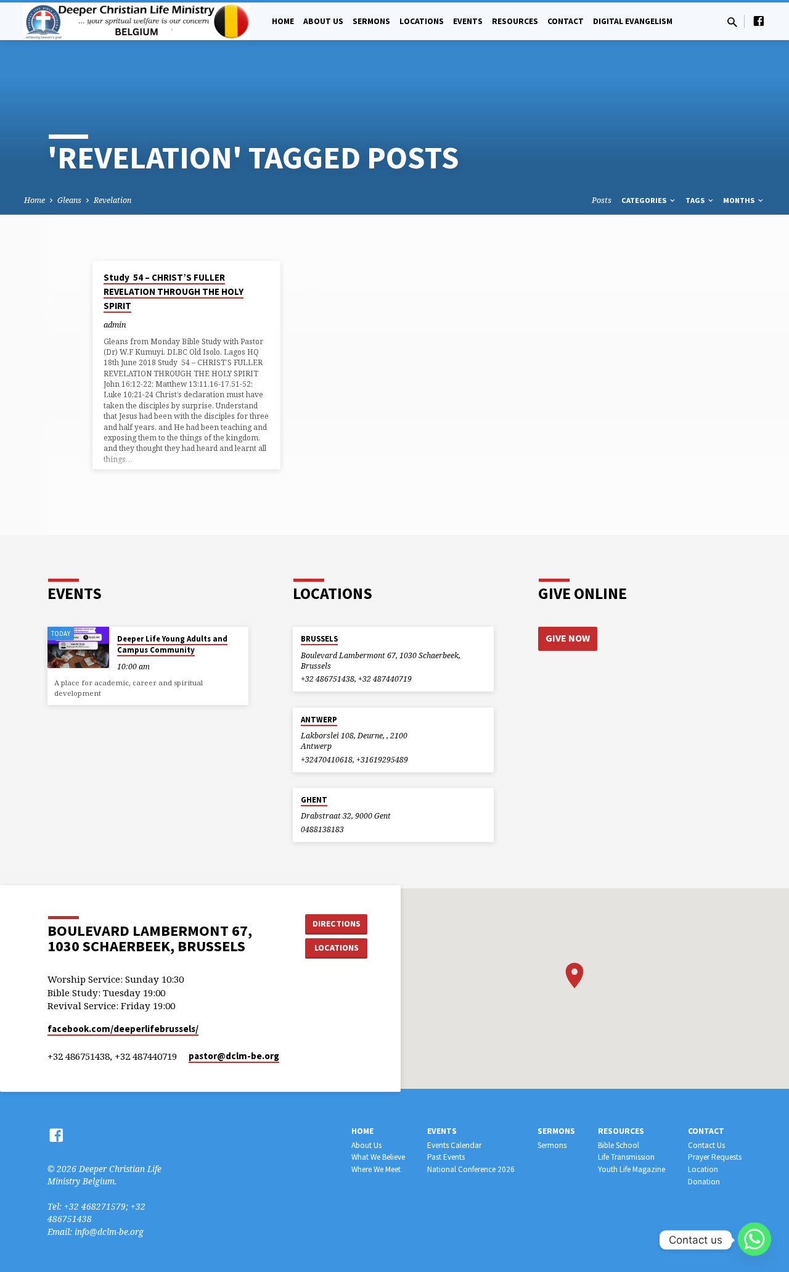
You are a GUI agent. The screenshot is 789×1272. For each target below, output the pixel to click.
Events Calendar (454, 1145)
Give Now (568, 638)
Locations (421, 21)
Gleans (69, 200)
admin (115, 324)
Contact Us (706, 1145)
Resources (515, 21)
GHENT (314, 800)
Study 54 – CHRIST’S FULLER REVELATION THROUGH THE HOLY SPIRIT (173, 291)
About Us (323, 21)
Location (703, 1169)
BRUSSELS (319, 639)
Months (739, 200)
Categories (644, 200)
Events (468, 21)
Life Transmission (626, 1157)
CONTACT (565, 21)
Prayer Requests (715, 1157)
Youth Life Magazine (631, 1169)
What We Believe (378, 1157)
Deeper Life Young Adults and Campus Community (172, 644)
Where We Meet (376, 1169)
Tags (695, 200)
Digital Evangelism (632, 21)
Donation (704, 1181)
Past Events (446, 1157)
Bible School (618, 1145)
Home (283, 21)
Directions (337, 923)
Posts (601, 200)
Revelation (112, 200)
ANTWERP (319, 719)
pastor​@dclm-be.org (234, 1056)
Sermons (371, 21)
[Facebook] (759, 21)
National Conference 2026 (471, 1169)
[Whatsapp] (754, 1240)
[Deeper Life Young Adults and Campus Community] (78, 647)
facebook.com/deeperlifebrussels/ (122, 1029)
